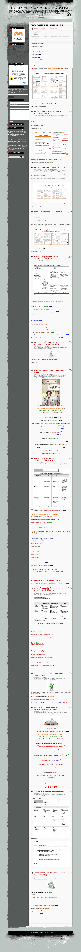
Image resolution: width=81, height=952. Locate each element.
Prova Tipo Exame (34, 314)
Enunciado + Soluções (56, 432)
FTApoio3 (41, 571)
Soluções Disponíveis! (59, 764)
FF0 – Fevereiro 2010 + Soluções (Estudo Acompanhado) (41, 628)
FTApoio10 (37, 574)
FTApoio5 (49, 571)
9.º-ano (38, 261)
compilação (46, 117)
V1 (37, 306)
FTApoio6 (53, 571)
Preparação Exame (22, 142)
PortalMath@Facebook (16, 124)
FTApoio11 (42, 574)
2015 (17, 131)
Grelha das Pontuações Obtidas (54, 453)
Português (10, 142)
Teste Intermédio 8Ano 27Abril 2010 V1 (37, 657)
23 (69, 256)
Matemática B (12, 141)
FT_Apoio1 (33, 897)
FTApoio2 (36, 571)
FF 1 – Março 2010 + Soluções (36, 631)
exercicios (15, 135)
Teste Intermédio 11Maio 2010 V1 (36, 522)
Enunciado (11, 134)
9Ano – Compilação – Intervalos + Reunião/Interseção (47, 112)
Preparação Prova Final (12, 143)
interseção (63, 117)
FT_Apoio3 (41, 897)
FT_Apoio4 (45, 897)
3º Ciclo (45, 115)
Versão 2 (46, 324)
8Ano (34, 1)
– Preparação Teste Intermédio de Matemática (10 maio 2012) (51, 510)
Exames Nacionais (55, 580)
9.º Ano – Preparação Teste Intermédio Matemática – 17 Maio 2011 (49, 460)
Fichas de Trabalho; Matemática (50, 593)
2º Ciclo (52, 450)
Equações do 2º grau (52, 170)
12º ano (9, 131)
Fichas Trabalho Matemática (42, 376)
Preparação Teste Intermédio (38, 594)
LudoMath (56, 1)
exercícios (55, 169)
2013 (12, 131)
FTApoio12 (46, 574)
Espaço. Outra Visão (59, 423)
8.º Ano (39, 347)
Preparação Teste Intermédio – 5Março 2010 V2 (39, 647)
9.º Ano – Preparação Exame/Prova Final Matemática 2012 (48, 258)
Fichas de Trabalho (60, 261)
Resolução (19, 146)
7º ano (37, 712)
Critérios (10, 132)
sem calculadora (12, 148)
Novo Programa (18, 141)
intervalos (39, 171)
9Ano (39, 1)
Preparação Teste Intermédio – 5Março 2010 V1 (39, 644)
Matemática (15, 140)
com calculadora (22, 131)
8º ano (14, 129)
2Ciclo (24, 1)
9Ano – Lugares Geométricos (45, 29)
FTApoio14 (56, 574)
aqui (38, 128)
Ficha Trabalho (58, 115)
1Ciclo (19, 1)
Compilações (46, 33)
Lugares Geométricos (57, 755)
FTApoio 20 (47, 417)
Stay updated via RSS (59, 13)
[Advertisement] (40, 19)
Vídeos (50, 1)
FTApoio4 (45, 571)
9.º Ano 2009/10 (64, 444)
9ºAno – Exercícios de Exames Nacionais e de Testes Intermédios (47, 343)
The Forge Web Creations (49, 932)
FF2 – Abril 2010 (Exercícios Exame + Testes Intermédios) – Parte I (42, 634)
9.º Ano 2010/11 (58, 444)
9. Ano (42, 347)
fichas (55, 261)
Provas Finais (53, 171)
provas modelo (13, 146)
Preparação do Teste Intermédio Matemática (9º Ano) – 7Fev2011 (47, 708)
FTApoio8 (62, 571)
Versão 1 (42, 324)
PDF (56, 435)
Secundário (45, 1)
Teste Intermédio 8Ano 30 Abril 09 (37, 662)
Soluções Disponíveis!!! (54, 772)
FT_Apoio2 (37, 897)
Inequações (36, 171)
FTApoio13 (51, 574)
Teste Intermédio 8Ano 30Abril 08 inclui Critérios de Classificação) (42, 665)
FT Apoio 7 (56, 897)
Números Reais (48, 171)
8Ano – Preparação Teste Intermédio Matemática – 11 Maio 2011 (48, 589)
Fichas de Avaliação (57, 463)
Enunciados (17, 134)
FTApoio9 (32, 574)
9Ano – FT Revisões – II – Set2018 (48, 212)
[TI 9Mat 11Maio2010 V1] (65, 408)
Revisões (35, 217)
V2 (39, 306)
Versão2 (41, 543)
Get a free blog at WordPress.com (33, 932)
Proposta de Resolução (12, 145)
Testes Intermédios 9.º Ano (39, 580)
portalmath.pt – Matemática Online (39, 8)
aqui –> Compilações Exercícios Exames (47, 103)
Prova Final (20, 145)
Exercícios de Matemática (22, 135)
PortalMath (24, 141)
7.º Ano (37, 347)
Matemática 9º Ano (55, 376)
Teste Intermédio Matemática (47, 348)
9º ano (24, 130)
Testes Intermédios (44, 32)
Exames (10, 135)
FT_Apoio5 (49, 897)
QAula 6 (32, 560)
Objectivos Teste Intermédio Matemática (49, 791)
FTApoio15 (60, 574)
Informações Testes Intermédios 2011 (37, 651)
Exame (22, 134)
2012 (36, 261)
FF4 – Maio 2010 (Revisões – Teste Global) (38, 639)
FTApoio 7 (58, 571)
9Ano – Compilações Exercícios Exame (49, 167)
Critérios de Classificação (19, 132)
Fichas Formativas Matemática (56, 347)
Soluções (19, 148)
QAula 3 (32, 551)
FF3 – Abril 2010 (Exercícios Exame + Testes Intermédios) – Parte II (42, 637)
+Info (62, 1)
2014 (15, 131)
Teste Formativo (49, 516)
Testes (15, 149)
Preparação (15, 142)
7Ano (29, 1)
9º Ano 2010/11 (63, 783)
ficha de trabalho (11, 136)
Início (14, 1)
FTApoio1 (32, 571)
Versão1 (38, 543)
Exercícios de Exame (52, 33)
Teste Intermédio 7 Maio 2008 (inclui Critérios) (39, 527)
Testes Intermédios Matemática (43, 795)
